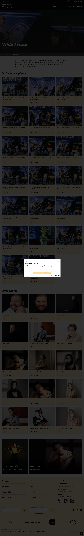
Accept (37, 272)
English (26, 261)
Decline (46, 272)
